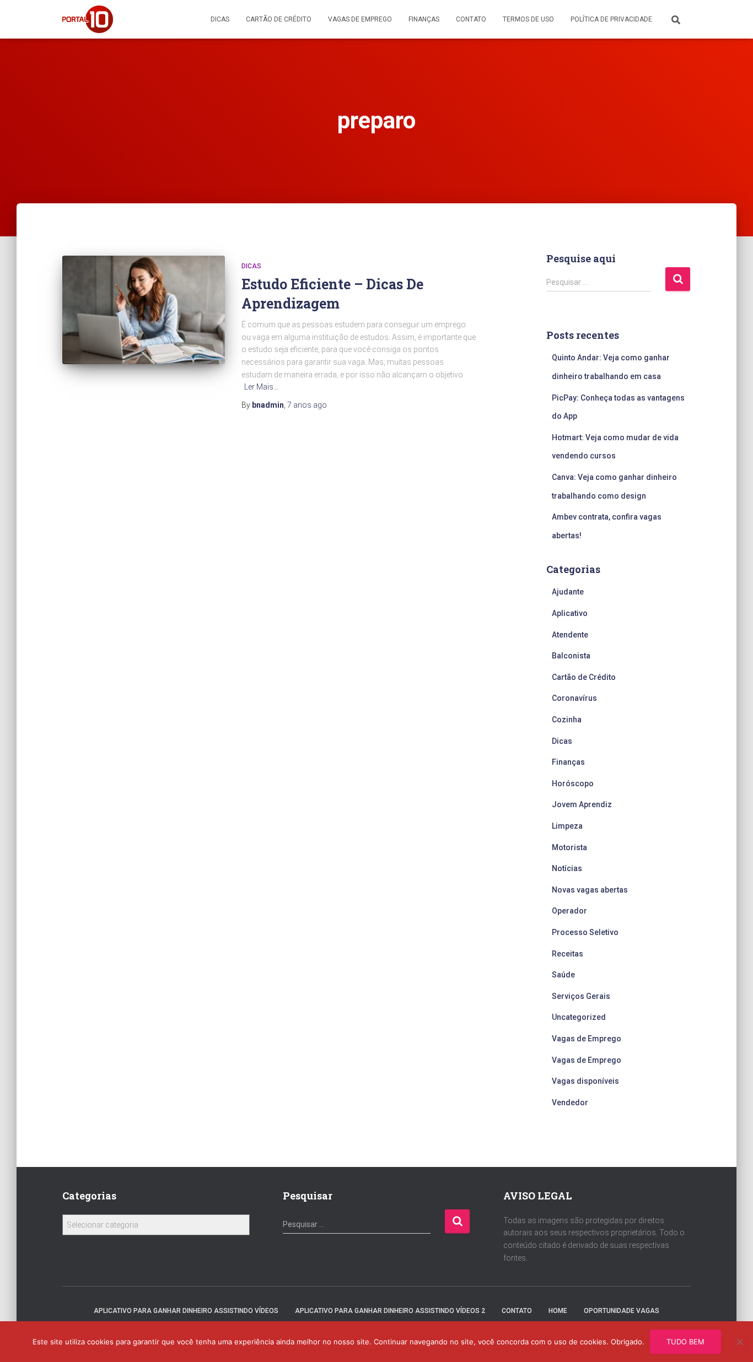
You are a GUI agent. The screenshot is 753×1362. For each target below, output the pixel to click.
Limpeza (567, 825)
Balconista (571, 655)
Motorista (569, 847)
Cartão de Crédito (278, 19)
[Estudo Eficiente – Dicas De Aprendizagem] (143, 310)
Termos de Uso (528, 19)
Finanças (423, 19)
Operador (569, 910)
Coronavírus (574, 698)
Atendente (570, 634)
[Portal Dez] (87, 19)
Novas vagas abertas (590, 889)
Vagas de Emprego (360, 19)
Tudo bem (685, 1341)
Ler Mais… (261, 386)
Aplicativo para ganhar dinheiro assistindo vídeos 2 (390, 1311)
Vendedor (570, 1102)
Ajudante (568, 591)
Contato (471, 19)
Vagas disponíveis (585, 1081)
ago (307, 405)
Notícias (567, 868)
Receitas (567, 953)
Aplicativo (570, 613)
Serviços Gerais (581, 996)
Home (557, 1311)
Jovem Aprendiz (582, 804)
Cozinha (567, 719)
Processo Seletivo (585, 932)
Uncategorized (579, 1017)
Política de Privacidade (611, 19)
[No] (739, 1341)
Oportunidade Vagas (621, 1311)
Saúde (563, 974)
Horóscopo (573, 783)
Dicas (220, 19)
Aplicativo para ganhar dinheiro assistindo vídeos (186, 1311)
